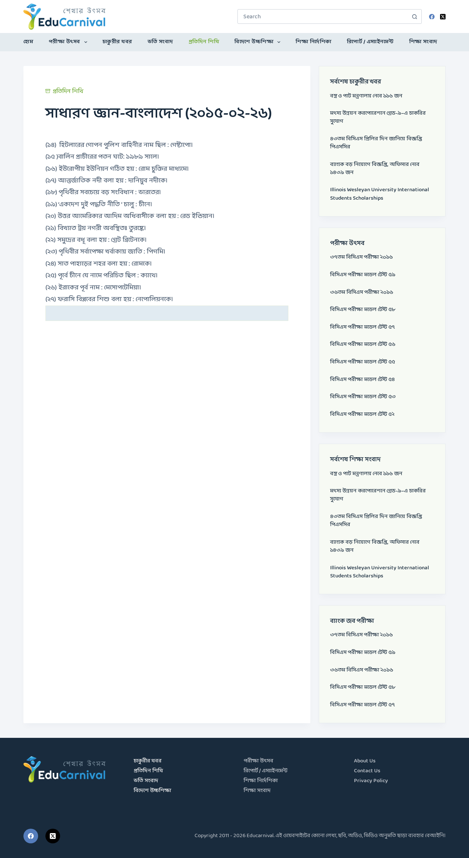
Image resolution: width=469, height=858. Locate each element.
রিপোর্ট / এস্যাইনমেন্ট (370, 42)
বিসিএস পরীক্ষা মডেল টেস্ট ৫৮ (362, 309)
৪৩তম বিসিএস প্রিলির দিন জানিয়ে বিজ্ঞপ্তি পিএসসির (376, 143)
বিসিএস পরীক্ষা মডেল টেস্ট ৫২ (362, 414)
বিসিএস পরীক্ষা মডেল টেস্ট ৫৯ (362, 275)
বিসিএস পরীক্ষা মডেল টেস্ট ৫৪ (362, 379)
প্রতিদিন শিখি (204, 42)
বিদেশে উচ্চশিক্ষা (253, 42)
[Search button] (414, 16)
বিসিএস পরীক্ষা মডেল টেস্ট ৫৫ (362, 362)
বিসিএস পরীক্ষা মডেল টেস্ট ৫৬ (362, 344)
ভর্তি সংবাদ (160, 42)
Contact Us (367, 771)
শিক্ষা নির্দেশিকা (314, 42)
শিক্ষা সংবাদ (423, 42)
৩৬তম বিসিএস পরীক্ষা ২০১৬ (361, 292)
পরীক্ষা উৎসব (64, 42)
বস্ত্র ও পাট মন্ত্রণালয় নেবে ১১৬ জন (366, 96)
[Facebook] (432, 16)
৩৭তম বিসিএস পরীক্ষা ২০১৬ (361, 257)
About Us (365, 761)
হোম (28, 42)
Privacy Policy (371, 780)
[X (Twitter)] (443, 16)
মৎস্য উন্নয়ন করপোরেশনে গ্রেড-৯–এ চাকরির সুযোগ (378, 117)
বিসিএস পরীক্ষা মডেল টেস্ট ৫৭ (362, 327)
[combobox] (322, 16)
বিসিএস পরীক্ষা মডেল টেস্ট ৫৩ (363, 397)
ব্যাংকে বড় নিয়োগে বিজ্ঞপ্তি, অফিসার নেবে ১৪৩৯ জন (375, 168)
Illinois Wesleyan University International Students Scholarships (379, 194)
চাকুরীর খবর (117, 42)
